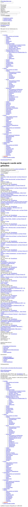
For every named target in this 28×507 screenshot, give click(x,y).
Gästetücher (8, 64)
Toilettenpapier (12, 99)
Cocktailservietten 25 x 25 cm (12, 51)
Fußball (7, 101)
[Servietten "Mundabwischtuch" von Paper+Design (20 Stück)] (14, 186)
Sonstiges (8, 153)
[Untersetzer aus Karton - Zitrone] (8, 296)
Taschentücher (12, 77)
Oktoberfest (8, 111)
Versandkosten (14, 184)
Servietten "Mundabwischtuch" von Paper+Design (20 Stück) (14, 188)
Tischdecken (11, 78)
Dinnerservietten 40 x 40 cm (12, 49)
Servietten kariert (9, 63)
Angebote (5, 156)
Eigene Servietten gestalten (9, 157)
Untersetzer (8, 154)
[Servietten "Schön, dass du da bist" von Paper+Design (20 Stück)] (14, 178)
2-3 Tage (7, 181)
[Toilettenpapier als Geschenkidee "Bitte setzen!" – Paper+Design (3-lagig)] (14, 327)
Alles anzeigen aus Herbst (14, 80)
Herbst (7, 40)
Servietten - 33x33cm (13, 47)
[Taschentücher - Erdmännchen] (8, 268)
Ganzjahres (8, 38)
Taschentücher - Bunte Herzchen (8, 263)
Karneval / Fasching (10, 106)
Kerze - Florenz (4, 283)
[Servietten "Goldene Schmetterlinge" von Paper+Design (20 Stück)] (14, 252)
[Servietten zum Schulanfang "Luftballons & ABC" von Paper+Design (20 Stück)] (14, 304)
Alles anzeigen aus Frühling (15, 72)
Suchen (6, 173)
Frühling (8, 37)
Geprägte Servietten (10, 43)
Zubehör (5, 143)
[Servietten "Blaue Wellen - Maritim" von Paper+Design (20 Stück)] (14, 217)
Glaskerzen (8, 122)
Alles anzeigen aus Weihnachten (16, 89)
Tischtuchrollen (9, 141)
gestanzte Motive (9, 65)
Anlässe (5, 68)
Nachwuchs (8, 110)
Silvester (8, 114)
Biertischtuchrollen (10, 136)
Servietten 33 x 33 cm (13, 96)
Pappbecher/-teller (10, 148)
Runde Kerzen (9, 124)
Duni (7, 67)
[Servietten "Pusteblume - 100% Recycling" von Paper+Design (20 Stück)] (14, 209)
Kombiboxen (11, 95)
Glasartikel (8, 147)
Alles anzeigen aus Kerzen (11, 116)
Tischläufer (8, 140)
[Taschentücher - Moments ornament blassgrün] (11, 320)
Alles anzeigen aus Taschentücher (13, 127)
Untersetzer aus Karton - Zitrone (7, 298)
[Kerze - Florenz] (4, 281)
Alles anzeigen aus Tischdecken (13, 135)
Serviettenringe (9, 151)
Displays (8, 146)
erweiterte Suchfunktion (19, 169)
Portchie (8, 42)
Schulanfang (8, 112)
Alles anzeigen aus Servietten (12, 36)
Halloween (8, 104)
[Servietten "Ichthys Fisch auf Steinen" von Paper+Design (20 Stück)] (14, 235)
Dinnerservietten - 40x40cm (15, 48)
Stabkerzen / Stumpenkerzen (12, 125)
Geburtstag (8, 103)
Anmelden (8, 15)
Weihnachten (9, 41)
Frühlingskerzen (9, 117)
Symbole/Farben (9, 62)
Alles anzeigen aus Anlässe (12, 69)
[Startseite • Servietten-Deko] (6, 1)
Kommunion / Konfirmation (12, 108)
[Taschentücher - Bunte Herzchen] (8, 262)
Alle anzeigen (3, 260)
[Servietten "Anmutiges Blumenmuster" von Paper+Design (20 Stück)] (14, 243)
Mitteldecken (9, 137)
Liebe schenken (9, 109)
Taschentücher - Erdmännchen (7, 269)
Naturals (8, 59)
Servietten (5, 35)
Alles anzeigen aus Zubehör (12, 145)
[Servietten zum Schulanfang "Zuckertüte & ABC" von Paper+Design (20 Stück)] (14, 289)
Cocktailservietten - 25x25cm (15, 46)
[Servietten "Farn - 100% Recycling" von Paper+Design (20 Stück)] (14, 226)
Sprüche (8, 61)
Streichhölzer (9, 152)
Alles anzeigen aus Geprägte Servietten (17, 44)
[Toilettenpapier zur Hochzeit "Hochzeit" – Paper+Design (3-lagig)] (14, 312)
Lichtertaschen (9, 150)
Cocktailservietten (12, 73)
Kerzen (10, 74)
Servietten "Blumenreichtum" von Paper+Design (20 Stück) (13, 202)
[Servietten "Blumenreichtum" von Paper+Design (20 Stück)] (14, 201)
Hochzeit (8, 105)
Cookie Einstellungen (8, 361)
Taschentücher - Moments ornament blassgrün (10, 321)
